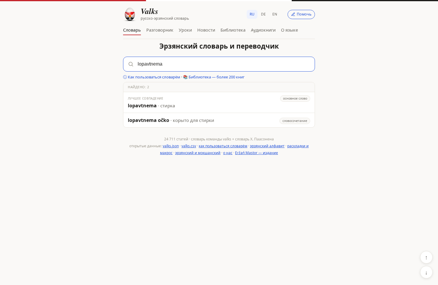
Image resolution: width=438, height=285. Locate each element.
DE (263, 14)
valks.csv (188, 145)
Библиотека (233, 30)
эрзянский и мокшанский (197, 152)
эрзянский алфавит (267, 145)
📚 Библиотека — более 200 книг (214, 77)
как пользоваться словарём (223, 145)
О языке (289, 30)
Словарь (132, 30)
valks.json (171, 145)
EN (274, 14)
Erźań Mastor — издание (256, 152)
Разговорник (159, 30)
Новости (206, 30)
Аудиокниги (263, 30)
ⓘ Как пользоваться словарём (151, 77)
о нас (227, 152)
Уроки (185, 30)
